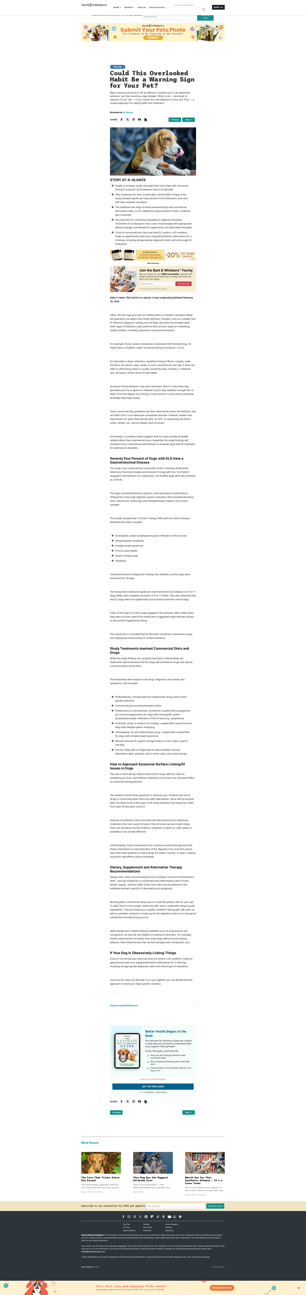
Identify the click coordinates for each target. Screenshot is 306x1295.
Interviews (147, 1230)
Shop (218, 7)
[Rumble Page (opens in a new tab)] (181, 1216)
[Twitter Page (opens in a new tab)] (141, 1216)
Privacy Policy (149, 289)
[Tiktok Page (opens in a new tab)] (159, 1216)
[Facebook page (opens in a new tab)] (124, 1216)
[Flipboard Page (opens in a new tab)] (153, 1216)
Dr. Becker (128, 112)
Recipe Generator (157, 7)
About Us (142, 7)
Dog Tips (118, 66)
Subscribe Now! (205, 16)
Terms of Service (162, 289)
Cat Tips (126, 1227)
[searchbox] (190, 5)
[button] (203, 9)
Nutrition (128, 7)
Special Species (129, 1230)
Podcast (168, 1227)
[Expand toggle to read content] (194, 1005)
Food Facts (147, 1227)
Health (116, 7)
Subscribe (169, 1230)
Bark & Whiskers (87, 1267)
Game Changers (171, 1224)
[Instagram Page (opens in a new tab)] (130, 1216)
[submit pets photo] (153, 32)
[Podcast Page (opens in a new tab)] (164, 1216)
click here (122, 1246)
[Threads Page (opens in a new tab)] (135, 1216)
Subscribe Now (222, 1287)
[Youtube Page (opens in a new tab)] (170, 1216)
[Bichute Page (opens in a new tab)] (175, 1216)
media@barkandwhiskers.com (93, 1251)
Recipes (146, 1224)
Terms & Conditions (218, 1267)
